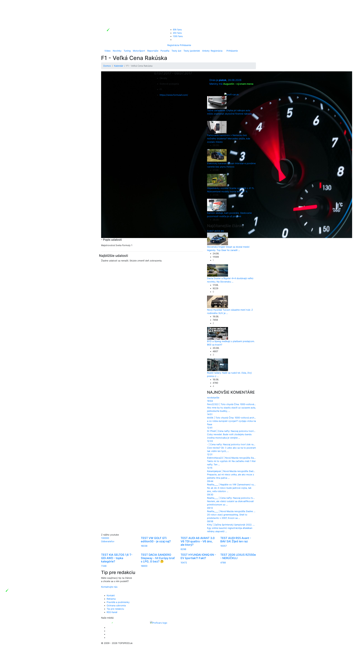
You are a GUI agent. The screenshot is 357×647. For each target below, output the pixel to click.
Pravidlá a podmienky (118, 602)
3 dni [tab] (209, 231)
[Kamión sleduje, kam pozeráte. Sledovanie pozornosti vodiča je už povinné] (217, 204)
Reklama (111, 598)
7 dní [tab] (215, 231)
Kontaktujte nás (109, 586)
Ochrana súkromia (116, 605)
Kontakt (111, 595)
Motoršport (139, 50)
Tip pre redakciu (115, 608)
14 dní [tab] (221, 231)
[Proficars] (158, 622)
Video (107, 50)
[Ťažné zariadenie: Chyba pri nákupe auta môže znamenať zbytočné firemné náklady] (217, 102)
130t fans (178, 36)
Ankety (206, 50)
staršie (215, 397)
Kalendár (118, 65)
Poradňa (165, 50)
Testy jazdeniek (192, 50)
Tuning (127, 50)
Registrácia (173, 45)
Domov (107, 65)
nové (209, 397)
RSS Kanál (112, 612)
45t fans (177, 32)
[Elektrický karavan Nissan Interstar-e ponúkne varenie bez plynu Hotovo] (217, 155)
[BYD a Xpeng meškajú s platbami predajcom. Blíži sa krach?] (217, 333)
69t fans (177, 29)
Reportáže (152, 50)
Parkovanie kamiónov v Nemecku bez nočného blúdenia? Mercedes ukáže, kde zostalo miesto (228, 138)
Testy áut (176, 50)
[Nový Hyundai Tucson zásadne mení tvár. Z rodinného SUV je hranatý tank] (217, 301)
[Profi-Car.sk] (231, 94)
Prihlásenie (185, 45)
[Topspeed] (118, 622)
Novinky (117, 50)
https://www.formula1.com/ (174, 95)
